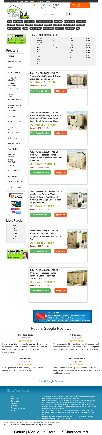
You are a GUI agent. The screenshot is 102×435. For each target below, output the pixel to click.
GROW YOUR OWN (14, 187)
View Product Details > (40, 91)
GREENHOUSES (13, 171)
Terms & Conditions (18, 408)
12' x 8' (15, 236)
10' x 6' (15, 231)
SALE (10, 67)
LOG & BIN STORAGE (15, 182)
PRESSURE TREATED (12, 95)
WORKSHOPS (13, 56)
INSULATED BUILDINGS (12, 84)
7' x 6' (55, 57)
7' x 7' (71, 38)
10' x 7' (88, 38)
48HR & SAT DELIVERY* (12, 79)
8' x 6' (15, 228)
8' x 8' (71, 50)
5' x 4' (38, 61)
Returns (14, 406)
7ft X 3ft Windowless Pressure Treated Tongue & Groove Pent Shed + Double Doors (44, 274)
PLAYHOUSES (13, 116)
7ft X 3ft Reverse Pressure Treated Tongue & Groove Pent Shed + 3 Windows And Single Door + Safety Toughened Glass (46, 197)
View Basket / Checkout (34, 1)
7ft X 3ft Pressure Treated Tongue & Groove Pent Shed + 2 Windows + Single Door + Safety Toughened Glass (45, 116)
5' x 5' (38, 64)
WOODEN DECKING (15, 121)
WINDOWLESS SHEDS (13, 128)
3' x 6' (38, 52)
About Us (14, 398)
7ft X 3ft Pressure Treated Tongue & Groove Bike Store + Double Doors (45, 76)
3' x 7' (55, 35)
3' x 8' (38, 57)
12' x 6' (88, 45)
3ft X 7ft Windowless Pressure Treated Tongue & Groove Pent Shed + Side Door (45, 235)
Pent (14, 239)
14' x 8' (88, 57)
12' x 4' (88, 43)
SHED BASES (12, 176)
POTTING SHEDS (14, 132)
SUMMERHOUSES (14, 100)
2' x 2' (38, 44)
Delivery (14, 403)
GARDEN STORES (14, 143)
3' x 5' (38, 49)
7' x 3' (55, 50)
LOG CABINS (12, 111)
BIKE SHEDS (12, 138)
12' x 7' (88, 48)
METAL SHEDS (13, 89)
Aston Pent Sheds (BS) (40, 112)
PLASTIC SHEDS (14, 149)
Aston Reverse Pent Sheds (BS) (44, 191)
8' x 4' (71, 40)
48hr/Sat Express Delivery (39, 40)
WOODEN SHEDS (14, 72)
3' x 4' (38, 47)
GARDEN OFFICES (14, 61)
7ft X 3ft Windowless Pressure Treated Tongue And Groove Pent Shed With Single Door (46, 156)
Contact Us (15, 401)
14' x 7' (88, 55)
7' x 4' (55, 52)
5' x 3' (38, 59)
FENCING (11, 165)
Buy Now (61, 91)
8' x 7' (71, 48)
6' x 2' (55, 38)
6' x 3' (55, 40)
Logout (47, 1)
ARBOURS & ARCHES (12, 155)
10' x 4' (72, 52)
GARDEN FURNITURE (12, 161)
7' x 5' (55, 55)
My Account (18, 1)
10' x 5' (72, 55)
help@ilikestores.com (37, 422)
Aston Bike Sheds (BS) (40, 73)
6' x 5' (55, 45)
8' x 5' (71, 43)
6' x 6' (55, 48)
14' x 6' (88, 52)
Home (34, 35)
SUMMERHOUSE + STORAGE (14, 106)
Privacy (13, 410)
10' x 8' (15, 233)
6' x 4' (15, 225)
